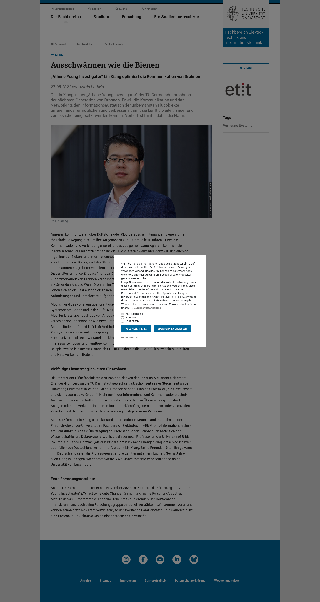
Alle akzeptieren (136, 329)
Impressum (131, 337)
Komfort (131, 317)
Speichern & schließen (172, 329)
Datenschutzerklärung (147, 307)
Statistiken (132, 321)
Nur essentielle (135, 313)
